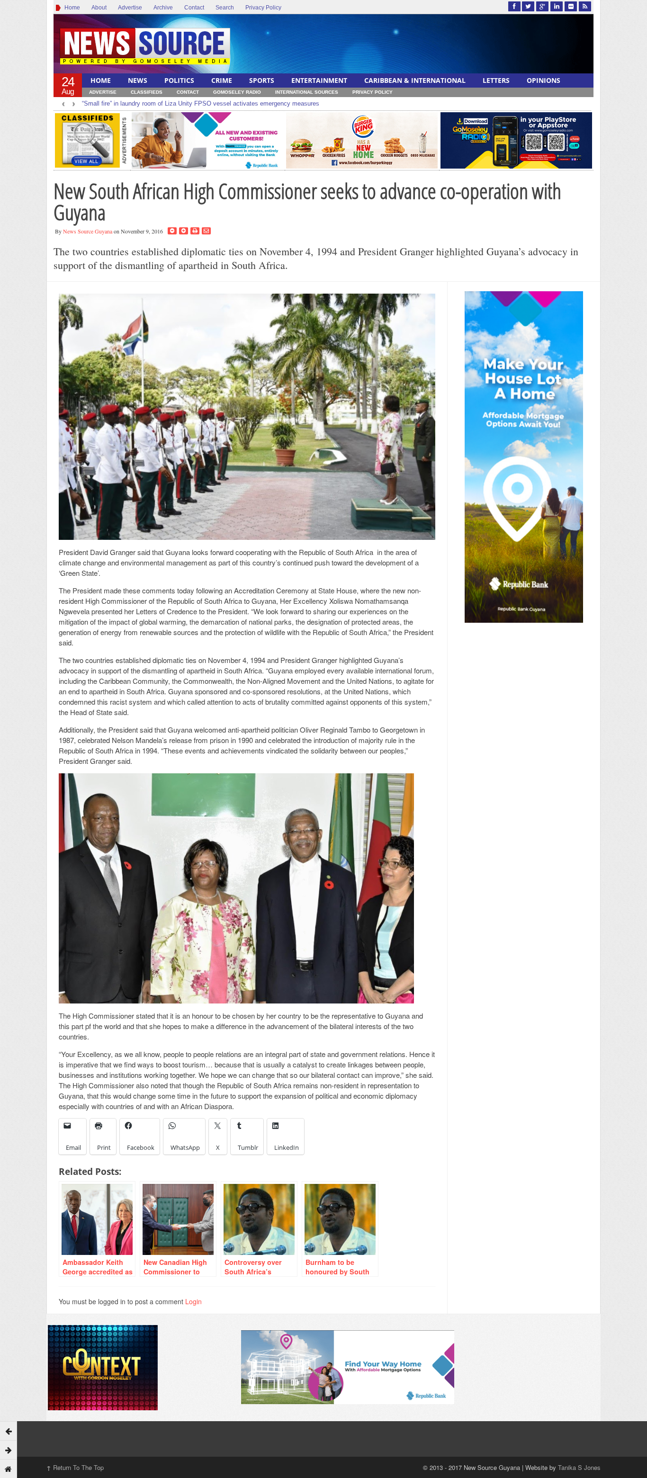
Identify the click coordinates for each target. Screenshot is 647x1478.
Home (71, 7)
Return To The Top (75, 1467)
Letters (496, 80)
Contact (194, 7)
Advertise (130, 7)
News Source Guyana (87, 231)
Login (193, 1301)
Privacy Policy (263, 7)
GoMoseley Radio (237, 92)
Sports (261, 80)
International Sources (306, 92)
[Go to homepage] (8, 1468)
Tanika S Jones (579, 1467)
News (137, 80)
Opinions (543, 80)
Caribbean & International (415, 80)
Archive (163, 7)
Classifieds (146, 92)
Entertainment (319, 80)
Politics (179, 80)
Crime (221, 80)
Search (225, 7)
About (99, 7)
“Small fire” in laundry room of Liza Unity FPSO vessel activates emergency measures (200, 103)
